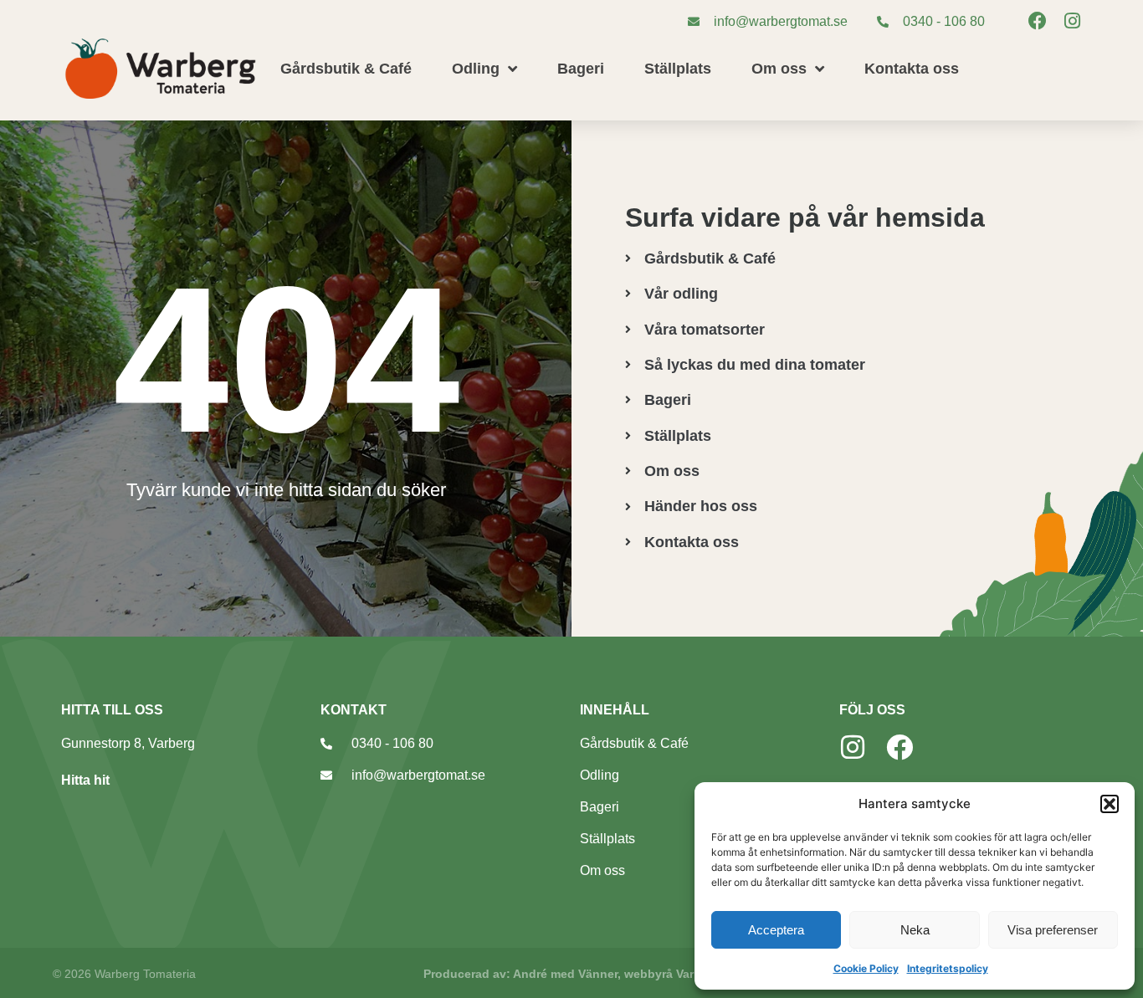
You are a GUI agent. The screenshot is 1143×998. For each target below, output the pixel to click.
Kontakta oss (911, 68)
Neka (915, 930)
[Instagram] (1073, 21)
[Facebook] (1037, 21)
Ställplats (677, 68)
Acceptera (776, 930)
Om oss (779, 68)
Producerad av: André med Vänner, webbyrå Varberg (571, 973)
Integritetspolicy (947, 968)
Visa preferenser (1052, 930)
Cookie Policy (866, 968)
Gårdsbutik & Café (346, 68)
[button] (1109, 804)
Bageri (580, 68)
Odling (476, 68)
